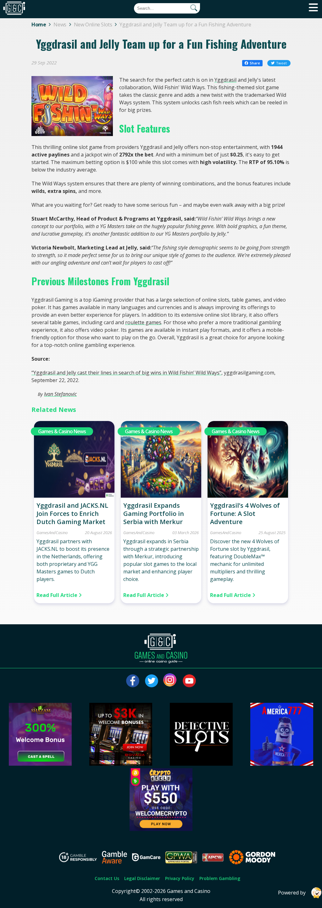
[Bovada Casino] (120, 763)
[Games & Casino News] (74, 495)
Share (255, 63)
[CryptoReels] (161, 829)
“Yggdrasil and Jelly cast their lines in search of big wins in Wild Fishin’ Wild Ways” (126, 372)
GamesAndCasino (52, 532)
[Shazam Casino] (40, 763)
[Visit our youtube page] (189, 680)
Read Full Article (57, 595)
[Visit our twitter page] (151, 680)
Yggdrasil (225, 79)
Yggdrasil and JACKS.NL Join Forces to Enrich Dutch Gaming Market (72, 513)
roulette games (143, 322)
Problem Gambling (219, 878)
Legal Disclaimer (142, 878)
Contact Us (107, 878)
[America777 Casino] (281, 763)
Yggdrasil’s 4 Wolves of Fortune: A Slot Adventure (245, 513)
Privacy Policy (179, 878)
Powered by (292, 892)
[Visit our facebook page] (132, 680)
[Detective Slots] (201, 763)
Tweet (281, 63)
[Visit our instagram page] (170, 680)
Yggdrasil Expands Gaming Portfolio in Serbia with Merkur (153, 513)
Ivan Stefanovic (60, 394)
